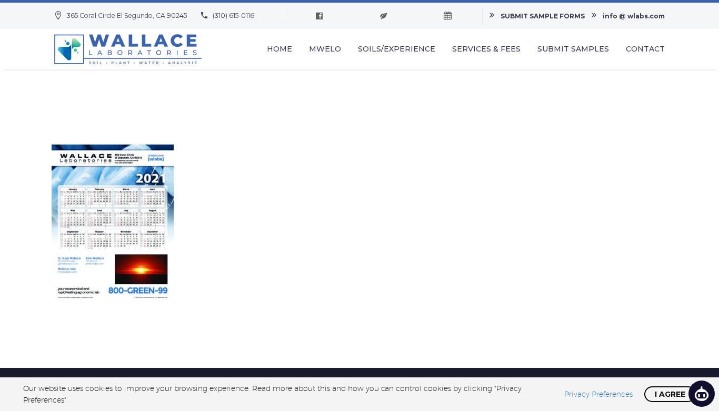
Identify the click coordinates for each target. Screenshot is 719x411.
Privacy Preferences (598, 394)
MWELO (325, 49)
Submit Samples (573, 49)
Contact (645, 49)
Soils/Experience (396, 49)
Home (279, 49)
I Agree (670, 394)
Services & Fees (486, 49)
